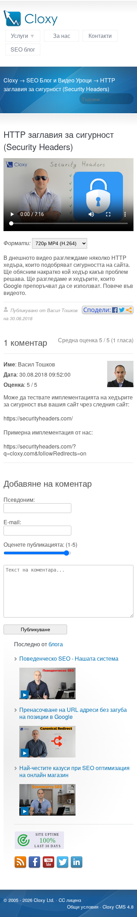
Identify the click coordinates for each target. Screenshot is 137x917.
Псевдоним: (19, 499)
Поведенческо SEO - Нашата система (68, 658)
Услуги (19, 36)
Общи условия (82, 906)
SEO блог (23, 49)
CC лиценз (70, 900)
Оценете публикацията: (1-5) (40, 544)
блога (55, 644)
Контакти (100, 36)
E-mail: (12, 522)
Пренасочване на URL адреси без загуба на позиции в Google (73, 713)
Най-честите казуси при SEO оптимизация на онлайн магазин (74, 771)
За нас (61, 36)
